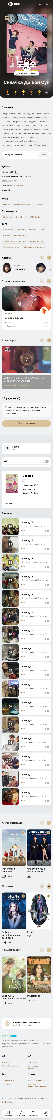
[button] (49, 257)
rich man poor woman (11, 247)
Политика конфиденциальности (37, 1085)
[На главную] (14, 4)
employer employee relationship (14, 241)
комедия (6, 204)
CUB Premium (7, 1084)
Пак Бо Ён (19, 269)
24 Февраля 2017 (20, 185)
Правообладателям (10, 1066)
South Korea (13, 181)
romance (32, 229)
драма (40, 204)
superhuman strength (37, 241)
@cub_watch (7, 1102)
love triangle (8, 229)
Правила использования (38, 1080)
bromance (6, 235)
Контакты (6, 1062)
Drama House (21, 217)
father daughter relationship (33, 247)
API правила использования (34, 1067)
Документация (34, 1062)
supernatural (21, 229)
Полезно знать (8, 1080)
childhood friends (20, 235)
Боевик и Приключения (24, 204)
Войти (48, 4)
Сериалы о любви (14, 318)
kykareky (8, 314)
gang (42, 229)
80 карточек (9, 323)
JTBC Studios (35, 217)
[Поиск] (40, 4)
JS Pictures (7, 217)
